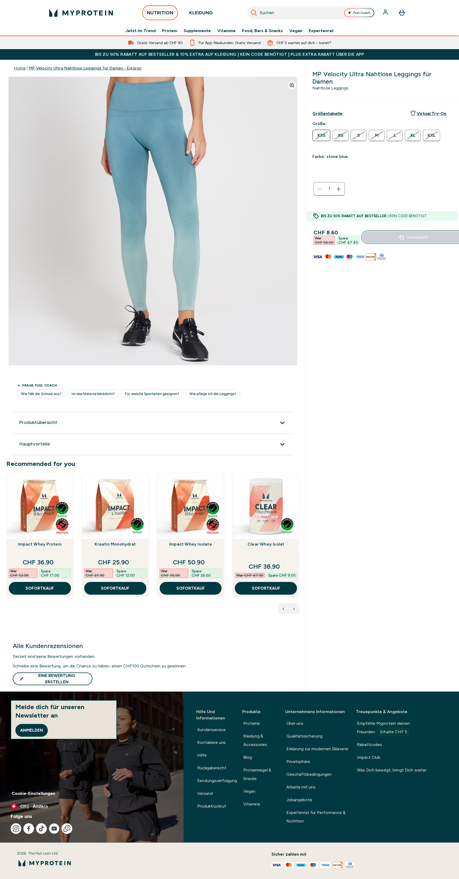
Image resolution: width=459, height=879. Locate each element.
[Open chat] (67, 828)
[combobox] (311, 12)
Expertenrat (321, 31)
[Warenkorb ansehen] (402, 12)
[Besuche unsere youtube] (54, 828)
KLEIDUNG (201, 12)
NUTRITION (160, 12)
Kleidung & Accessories (255, 740)
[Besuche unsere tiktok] (41, 828)
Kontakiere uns (211, 742)
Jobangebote (299, 799)
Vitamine (226, 31)
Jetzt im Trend (140, 31)
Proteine (251, 723)
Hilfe (202, 755)
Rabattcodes (369, 744)
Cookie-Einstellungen (33, 793)
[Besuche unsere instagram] (16, 828)
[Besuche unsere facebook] (28, 828)
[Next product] (294, 608)
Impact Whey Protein (40, 544)
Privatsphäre (298, 761)
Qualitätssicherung (304, 736)
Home (20, 68)
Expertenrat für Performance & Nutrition (316, 816)
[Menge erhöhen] (339, 189)
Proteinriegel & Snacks (257, 774)
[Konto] (386, 12)
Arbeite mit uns (301, 787)
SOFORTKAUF (40, 588)
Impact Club (368, 757)
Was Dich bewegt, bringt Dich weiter (392, 770)
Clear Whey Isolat (266, 544)
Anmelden (31, 730)
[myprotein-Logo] (81, 12)
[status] (329, 189)
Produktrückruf (211, 806)
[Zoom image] (292, 85)
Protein (169, 31)
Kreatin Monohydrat (115, 544)
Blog (247, 757)
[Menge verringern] (319, 189)
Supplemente (197, 31)
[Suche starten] (254, 12)
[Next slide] (298, 546)
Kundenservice (211, 729)
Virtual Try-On (431, 113)
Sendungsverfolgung (217, 780)
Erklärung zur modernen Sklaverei (317, 749)
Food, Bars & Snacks (262, 31)
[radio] (321, 135)
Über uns (294, 723)
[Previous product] (283, 608)
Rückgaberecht (211, 768)
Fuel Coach (362, 13)
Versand (205, 793)
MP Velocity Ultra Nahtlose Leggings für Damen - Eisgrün (85, 68)
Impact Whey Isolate (190, 544)
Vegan (295, 31)
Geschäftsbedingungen (309, 774)
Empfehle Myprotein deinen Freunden (383, 727)
